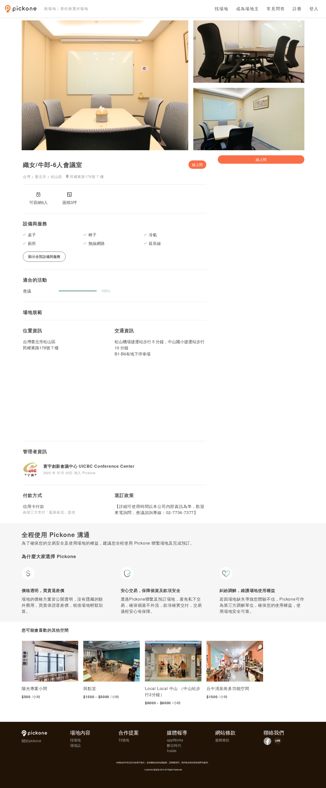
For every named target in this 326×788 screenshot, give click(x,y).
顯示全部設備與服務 (44, 256)
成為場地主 (247, 9)
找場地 (221, 9)
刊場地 (123, 739)
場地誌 (75, 745)
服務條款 (222, 739)
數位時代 (174, 745)
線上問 (197, 164)
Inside (171, 750)
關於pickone (31, 740)
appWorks (175, 739)
